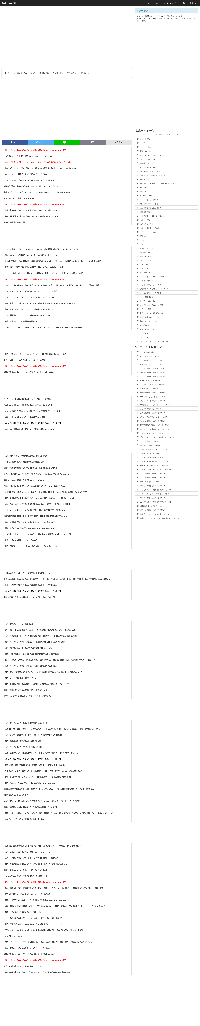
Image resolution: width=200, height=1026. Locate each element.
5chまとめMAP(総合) (10, 3)
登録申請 (193, 3)
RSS (184, 3)
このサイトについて (152, 3)
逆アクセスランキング (172, 3)
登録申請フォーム (180, 18)
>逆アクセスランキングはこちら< (166, 134)
